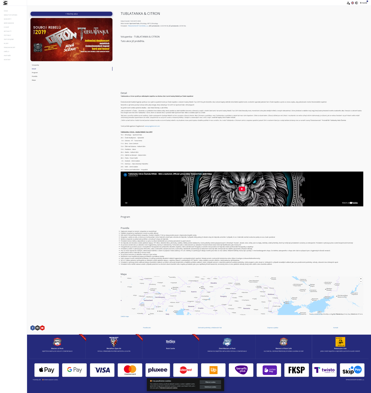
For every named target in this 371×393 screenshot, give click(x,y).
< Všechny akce (71, 14)
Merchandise (9, 23)
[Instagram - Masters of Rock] (37, 327)
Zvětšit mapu (125, 316)
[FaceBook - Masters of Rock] (32, 327)
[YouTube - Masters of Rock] (42, 327)
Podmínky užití (37, 380)
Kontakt (7, 60)
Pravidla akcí (147, 328)
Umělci (6, 51)
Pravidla (34, 76)
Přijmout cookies (210, 382)
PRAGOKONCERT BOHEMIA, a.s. (138, 26)
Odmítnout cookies (210, 387)
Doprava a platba (272, 328)
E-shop (6, 27)
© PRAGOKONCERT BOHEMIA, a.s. (355, 380)
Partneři (7, 55)
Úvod (6, 11)
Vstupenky (35, 65)
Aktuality (7, 31)
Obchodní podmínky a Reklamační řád (210, 328)
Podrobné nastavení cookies (168, 388)
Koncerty (7, 19)
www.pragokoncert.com (152, 126)
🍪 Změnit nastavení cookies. (50, 380)
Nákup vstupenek (10, 15)
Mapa (34, 80)
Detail (34, 69)
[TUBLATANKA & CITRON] (71, 39)
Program (35, 72)
